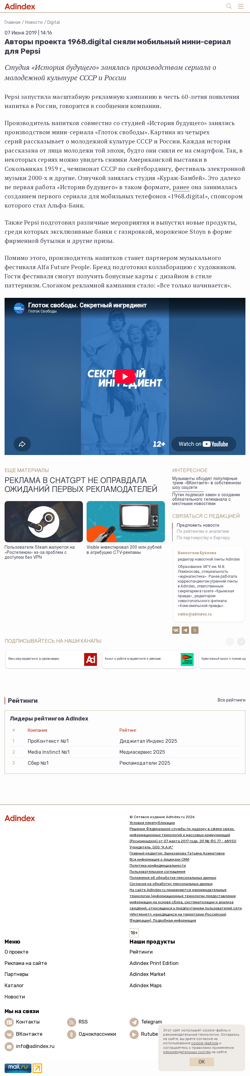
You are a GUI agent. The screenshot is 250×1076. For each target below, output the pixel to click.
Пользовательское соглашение (157, 871)
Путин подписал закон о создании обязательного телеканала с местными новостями (206, 499)
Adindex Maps (146, 985)
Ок (201, 1062)
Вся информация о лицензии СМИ (159, 859)
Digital (53, 22)
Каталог (14, 985)
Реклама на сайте (26, 963)
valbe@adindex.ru (195, 614)
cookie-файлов (204, 1043)
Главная (12, 22)
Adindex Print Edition (154, 963)
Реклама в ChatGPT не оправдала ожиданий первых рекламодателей (81, 486)
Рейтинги (141, 952)
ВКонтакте (29, 1034)
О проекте (16, 952)
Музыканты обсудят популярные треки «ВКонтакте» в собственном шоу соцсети (206, 483)
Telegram (151, 1022)
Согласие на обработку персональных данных (171, 884)
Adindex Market (148, 974)
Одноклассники (97, 1034)
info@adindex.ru (35, 1046)
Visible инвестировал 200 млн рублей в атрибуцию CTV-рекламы (124, 550)
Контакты (28, 1022)
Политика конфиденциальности (158, 865)
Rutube (149, 1034)
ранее (181, 187)
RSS (83, 1022)
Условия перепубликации (152, 823)
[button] (241, 641)
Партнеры (16, 974)
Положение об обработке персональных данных (173, 878)
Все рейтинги (231, 700)
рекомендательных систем (187, 1052)
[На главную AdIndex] (62, 818)
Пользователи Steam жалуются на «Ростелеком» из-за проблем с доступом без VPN (40, 553)
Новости (34, 22)
